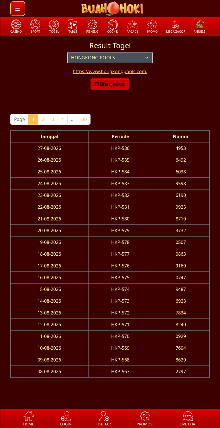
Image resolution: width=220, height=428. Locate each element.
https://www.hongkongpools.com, (110, 71)
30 (84, 119)
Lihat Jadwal (112, 84)
